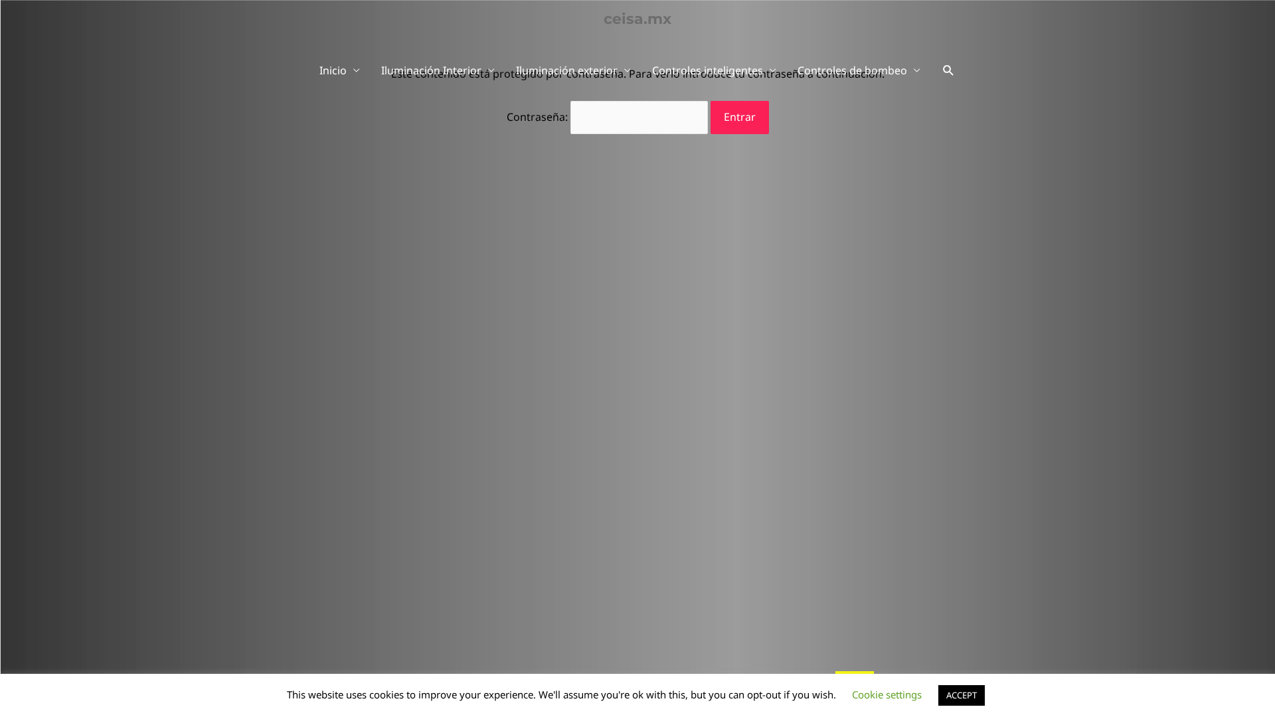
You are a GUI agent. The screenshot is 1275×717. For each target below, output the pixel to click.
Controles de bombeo (852, 70)
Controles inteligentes (707, 70)
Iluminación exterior (567, 70)
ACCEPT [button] (961, 695)
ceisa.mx (637, 19)
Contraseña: (538, 117)
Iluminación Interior (431, 70)
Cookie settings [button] (887, 694)
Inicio (333, 70)
